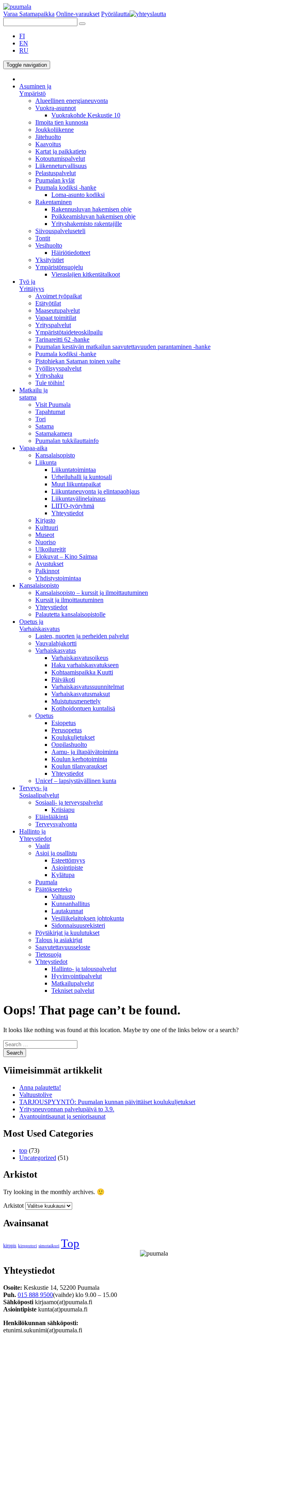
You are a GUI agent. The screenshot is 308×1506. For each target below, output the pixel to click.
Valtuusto (63, 896)
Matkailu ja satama (33, 394)
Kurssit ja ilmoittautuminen (69, 599)
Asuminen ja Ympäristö (35, 90)
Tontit (42, 238)
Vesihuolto (48, 245)
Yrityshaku (49, 375)
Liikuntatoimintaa (73, 469)
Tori (40, 419)
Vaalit (42, 845)
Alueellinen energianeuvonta (71, 100)
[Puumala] (17, 6)
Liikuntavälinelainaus (78, 498)
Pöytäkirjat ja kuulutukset (67, 932)
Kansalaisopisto (55, 455)
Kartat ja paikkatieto (60, 151)
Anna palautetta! (40, 1087)
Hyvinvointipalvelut (76, 976)
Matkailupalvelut (72, 983)
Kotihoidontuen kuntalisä (83, 708)
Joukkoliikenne (54, 129)
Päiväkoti (63, 679)
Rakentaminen (53, 202)
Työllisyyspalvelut (58, 368)
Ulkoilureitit (50, 549)
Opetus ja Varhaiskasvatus (39, 625)
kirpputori (27, 1246)
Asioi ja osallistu (56, 853)
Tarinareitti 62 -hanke (62, 339)
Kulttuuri (46, 527)
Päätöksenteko (53, 889)
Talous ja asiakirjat (58, 939)
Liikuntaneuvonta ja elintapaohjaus (95, 491)
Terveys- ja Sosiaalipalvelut (39, 792)
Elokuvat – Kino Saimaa (66, 556)
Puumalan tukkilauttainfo (67, 440)
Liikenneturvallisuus (61, 165)
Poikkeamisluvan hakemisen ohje (93, 216)
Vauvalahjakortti (56, 643)
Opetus (44, 715)
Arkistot (13, 1205)
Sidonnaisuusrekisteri (78, 925)
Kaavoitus (48, 144)
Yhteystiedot (67, 513)
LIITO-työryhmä (72, 505)
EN (23, 43)
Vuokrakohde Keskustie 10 (85, 115)
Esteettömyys (68, 860)
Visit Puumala (53, 404)
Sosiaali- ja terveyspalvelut (69, 802)
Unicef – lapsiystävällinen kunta (75, 780)
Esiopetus (63, 722)
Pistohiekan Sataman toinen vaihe (77, 361)
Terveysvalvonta (56, 824)
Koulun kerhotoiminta (79, 759)
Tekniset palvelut (72, 990)
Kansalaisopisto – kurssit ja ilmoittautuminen (91, 592)
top (23, 1150)
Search (14, 1053)
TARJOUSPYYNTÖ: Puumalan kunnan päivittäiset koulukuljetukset (107, 1101)
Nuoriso (45, 542)
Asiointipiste (67, 867)
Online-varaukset (77, 13)
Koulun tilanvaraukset (79, 766)
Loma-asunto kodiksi (78, 194)
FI (22, 36)
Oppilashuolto (69, 744)
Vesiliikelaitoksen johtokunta (87, 918)
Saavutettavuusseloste (62, 947)
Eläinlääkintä (51, 816)
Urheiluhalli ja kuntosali (81, 476)
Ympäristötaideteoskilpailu (69, 332)
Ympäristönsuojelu (59, 267)
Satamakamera (53, 433)
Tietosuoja (48, 954)
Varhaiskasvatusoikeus (79, 657)
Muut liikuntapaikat (76, 484)
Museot (44, 534)
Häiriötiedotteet (70, 252)
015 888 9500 (35, 1294)
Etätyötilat (48, 303)
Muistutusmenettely (76, 701)
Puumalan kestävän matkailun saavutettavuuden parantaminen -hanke (123, 346)
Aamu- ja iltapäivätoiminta (84, 751)
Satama (44, 426)
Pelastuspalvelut (55, 173)
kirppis (9, 1245)
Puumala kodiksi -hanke (65, 187)
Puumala (46, 882)
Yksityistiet (49, 259)
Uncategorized (37, 1157)
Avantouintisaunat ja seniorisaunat (62, 1116)
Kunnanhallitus (70, 903)
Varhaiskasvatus (55, 650)
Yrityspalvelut (53, 325)
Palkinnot (47, 571)
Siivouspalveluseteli (60, 230)
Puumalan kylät (55, 180)
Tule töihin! (50, 382)
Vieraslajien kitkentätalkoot (85, 274)
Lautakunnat (67, 911)
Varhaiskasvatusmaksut (80, 694)
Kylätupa (63, 874)
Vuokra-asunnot (55, 107)
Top (70, 1243)
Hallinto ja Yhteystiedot (35, 835)
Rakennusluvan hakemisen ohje (91, 209)
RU (23, 50)
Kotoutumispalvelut (60, 158)
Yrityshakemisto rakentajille (86, 223)
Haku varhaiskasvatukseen (85, 665)
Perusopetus (66, 730)
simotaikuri (48, 1246)
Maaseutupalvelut (57, 310)
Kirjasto (45, 520)
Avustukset (49, 563)
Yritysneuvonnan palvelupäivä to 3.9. (66, 1109)
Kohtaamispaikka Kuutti (82, 672)
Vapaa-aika (33, 448)
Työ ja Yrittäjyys (31, 285)
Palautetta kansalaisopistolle (70, 614)
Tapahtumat (50, 411)
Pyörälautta (115, 13)
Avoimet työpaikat (58, 296)
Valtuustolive (35, 1094)
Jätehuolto (48, 136)
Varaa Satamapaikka (29, 13)
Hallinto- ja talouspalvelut (83, 968)
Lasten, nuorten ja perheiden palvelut (82, 636)
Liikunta (46, 462)
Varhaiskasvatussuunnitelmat (87, 686)
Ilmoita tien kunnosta (61, 122)
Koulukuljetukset (73, 737)
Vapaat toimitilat (55, 317)
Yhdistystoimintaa (58, 578)
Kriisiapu (63, 809)
